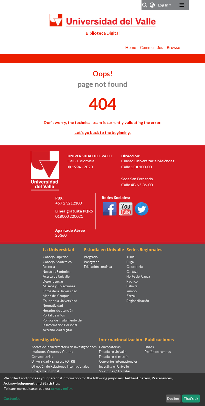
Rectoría (49, 267)
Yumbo (131, 291)
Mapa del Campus (56, 296)
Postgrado (92, 262)
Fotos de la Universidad (60, 291)
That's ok (191, 398)
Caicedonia (134, 267)
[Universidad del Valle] (45, 170)
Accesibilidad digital (57, 330)
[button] (152, 5)
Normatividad (53, 305)
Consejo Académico (57, 262)
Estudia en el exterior (114, 357)
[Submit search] (145, 5)
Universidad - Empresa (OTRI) (53, 361)
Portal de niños (54, 315)
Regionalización (137, 301)
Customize (12, 398)
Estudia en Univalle (112, 352)
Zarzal (131, 296)
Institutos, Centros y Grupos (52, 352)
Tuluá (130, 257)
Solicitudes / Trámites (114, 371)
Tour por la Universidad (60, 301)
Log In (163, 4)
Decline (173, 398)
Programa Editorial (45, 371)
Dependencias (53, 281)
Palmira (132, 286)
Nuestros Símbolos (56, 272)
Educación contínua (98, 267)
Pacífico (132, 281)
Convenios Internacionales (118, 361)
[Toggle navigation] (182, 5)
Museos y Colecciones (59, 286)
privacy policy (61, 388)
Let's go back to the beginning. (102, 132)
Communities (151, 47)
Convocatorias (42, 357)
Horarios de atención (58, 310)
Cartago (132, 272)
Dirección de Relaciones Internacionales (60, 366)
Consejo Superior (55, 257)
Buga (130, 262)
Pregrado (91, 257)
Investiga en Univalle (114, 366)
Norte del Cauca (138, 276)
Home (130, 47)
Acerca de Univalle (56, 276)
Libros (149, 347)
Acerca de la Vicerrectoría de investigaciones (64, 347)
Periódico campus (158, 352)
